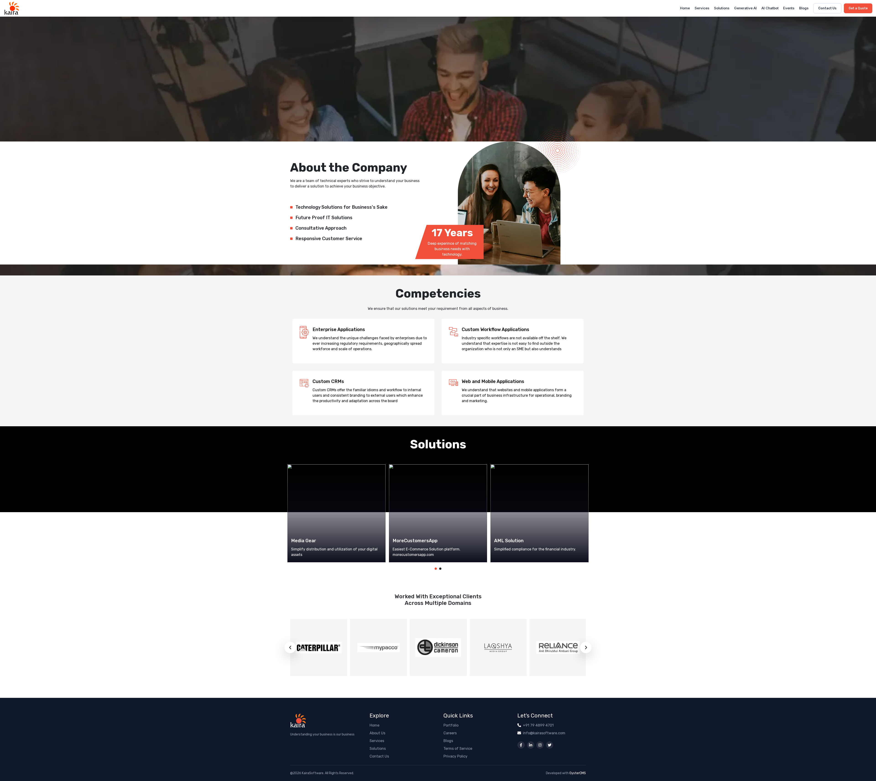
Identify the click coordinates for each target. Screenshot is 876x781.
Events (788, 8)
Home (685, 8)
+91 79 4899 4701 (538, 725)
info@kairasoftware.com (544, 733)
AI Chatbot (770, 8)
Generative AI (745, 8)
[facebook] (521, 745)
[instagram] (540, 745)
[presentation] (290, 647)
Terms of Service (457, 748)
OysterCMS (577, 773)
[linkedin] (530, 745)
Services (702, 8)
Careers (450, 733)
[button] (436, 569)
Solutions (721, 8)
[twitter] (549, 745)
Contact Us (827, 8)
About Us (377, 733)
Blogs (803, 8)
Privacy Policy (455, 756)
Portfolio (451, 725)
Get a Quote (858, 8)
